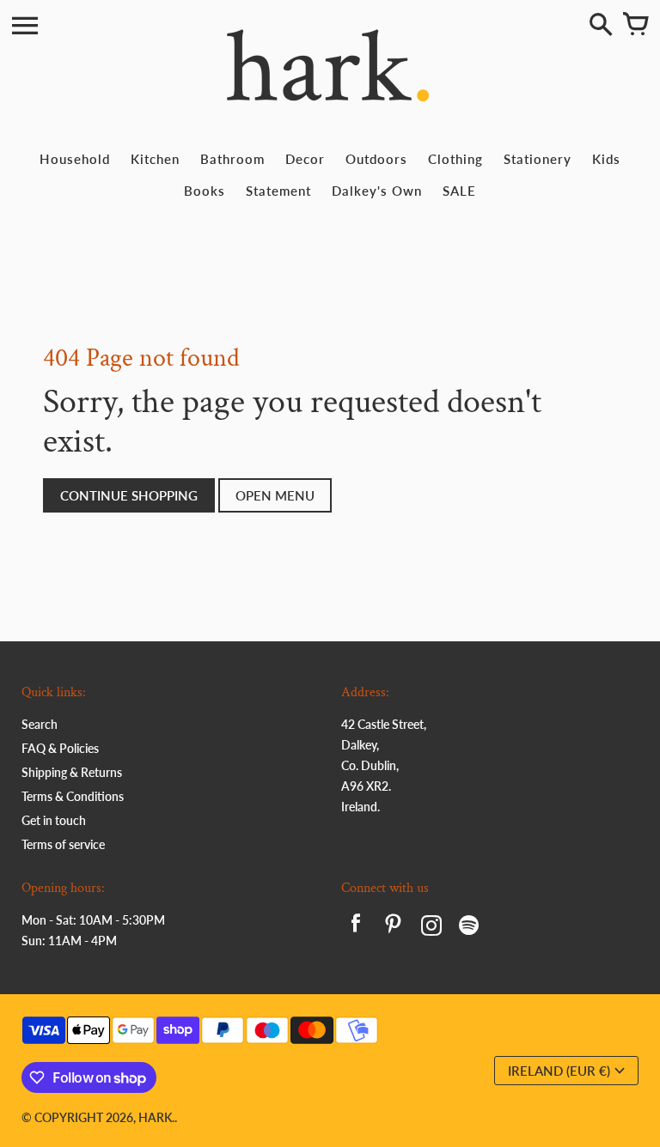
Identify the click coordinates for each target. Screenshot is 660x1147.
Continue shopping (129, 495)
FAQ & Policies (60, 748)
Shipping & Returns (71, 772)
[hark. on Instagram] (431, 927)
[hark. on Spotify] (469, 927)
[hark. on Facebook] (355, 927)
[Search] (601, 26)
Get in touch (53, 820)
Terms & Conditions (72, 796)
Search (39, 724)
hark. (156, 1117)
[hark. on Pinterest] (393, 927)
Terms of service (63, 844)
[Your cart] (635, 26)
